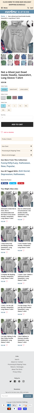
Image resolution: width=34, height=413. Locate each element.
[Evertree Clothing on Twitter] (11, 382)
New (3, 166)
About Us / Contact (17, 362)
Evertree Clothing (21, 402)
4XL (9, 110)
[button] (7, 132)
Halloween (24, 163)
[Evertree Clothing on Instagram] (23, 382)
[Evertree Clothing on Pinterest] (19, 382)
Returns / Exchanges (17, 367)
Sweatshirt (13, 89)
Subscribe (28, 396)
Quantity (3, 115)
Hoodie (4, 89)
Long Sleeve (24, 89)
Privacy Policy (17, 372)
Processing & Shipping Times (17, 364)
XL (20, 106)
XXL (26, 106)
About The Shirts (17, 369)
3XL (3, 110)
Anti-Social (24, 171)
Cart (31, 8)
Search (17, 359)
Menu (5, 8)
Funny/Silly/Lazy (9, 163)
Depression (7, 174)
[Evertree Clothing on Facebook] (15, 382)
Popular (11, 166)
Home (3, 16)
